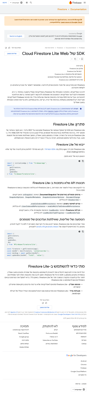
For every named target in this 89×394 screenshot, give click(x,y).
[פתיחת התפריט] (84, 2)
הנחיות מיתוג (24, 344)
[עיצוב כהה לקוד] (79, 161)
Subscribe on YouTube (50, 340)
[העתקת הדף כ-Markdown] (75, 59)
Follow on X (54, 337)
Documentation (78, 9)
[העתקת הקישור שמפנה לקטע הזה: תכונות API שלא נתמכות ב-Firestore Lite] (30, 183)
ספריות (84, 340)
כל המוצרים (82, 375)
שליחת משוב (11, 54)
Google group (24, 337)
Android (83, 361)
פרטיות (77, 384)
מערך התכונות (53, 111)
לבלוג (56, 330)
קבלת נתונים (42, 227)
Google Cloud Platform (78, 371)
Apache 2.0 (14, 312)
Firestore (62, 9)
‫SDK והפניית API (81, 333)
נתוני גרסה (25, 340)
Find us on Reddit (52, 333)
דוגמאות (83, 337)
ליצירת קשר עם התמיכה (21, 330)
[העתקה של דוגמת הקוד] (83, 161)
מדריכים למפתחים (80, 330)
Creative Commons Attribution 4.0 (45, 312)
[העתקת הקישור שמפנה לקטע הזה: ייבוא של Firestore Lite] (54, 144)
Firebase (82, 48)
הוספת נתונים (53, 227)
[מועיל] (9, 47)
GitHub (84, 344)
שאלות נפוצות (24, 347)
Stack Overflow (23, 333)
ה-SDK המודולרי (50, 149)
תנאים (84, 384)
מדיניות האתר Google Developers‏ (69, 314)
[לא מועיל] (6, 47)
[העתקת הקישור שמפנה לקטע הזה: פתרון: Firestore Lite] (51, 124)
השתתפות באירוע (52, 344)
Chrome (83, 364)
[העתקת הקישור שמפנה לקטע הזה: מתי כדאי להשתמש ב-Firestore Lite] (26, 266)
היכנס (5, 3)
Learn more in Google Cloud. (66, 22)
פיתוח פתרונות (49, 48)
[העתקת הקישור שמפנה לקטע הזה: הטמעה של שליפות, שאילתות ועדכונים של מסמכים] (17, 219)
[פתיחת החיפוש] (31, 2)
